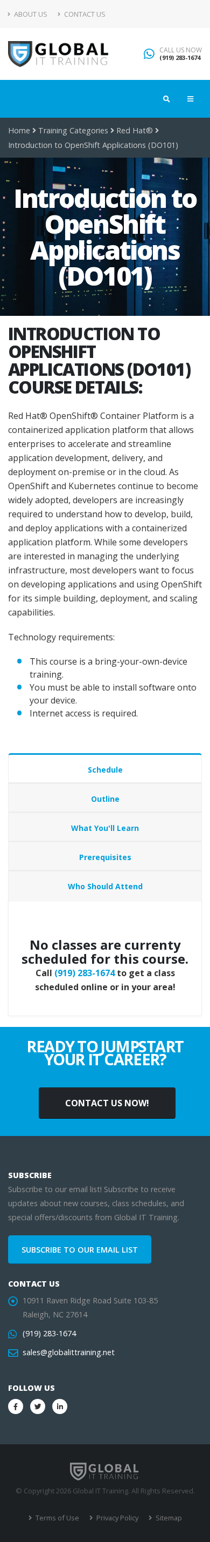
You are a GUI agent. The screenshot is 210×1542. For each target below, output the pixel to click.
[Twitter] (37, 1406)
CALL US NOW (180, 50)
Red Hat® (134, 130)
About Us (29, 14)
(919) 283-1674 (179, 57)
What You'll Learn (105, 828)
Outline (105, 799)
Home (19, 130)
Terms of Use (56, 1518)
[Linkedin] (59, 1406)
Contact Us (84, 14)
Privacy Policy (116, 1518)
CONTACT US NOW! (107, 1103)
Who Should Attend (105, 886)
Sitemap (168, 1518)
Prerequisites (105, 857)
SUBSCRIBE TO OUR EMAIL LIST (80, 1250)
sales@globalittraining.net (69, 1352)
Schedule (105, 770)
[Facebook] (15, 1406)
